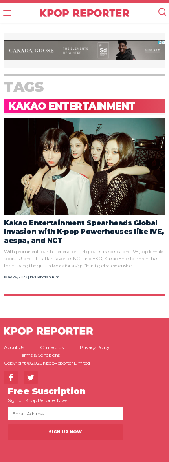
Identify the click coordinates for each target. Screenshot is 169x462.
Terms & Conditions (40, 355)
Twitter (31, 377)
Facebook (11, 377)
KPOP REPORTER (84, 13)
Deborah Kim (47, 276)
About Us (14, 347)
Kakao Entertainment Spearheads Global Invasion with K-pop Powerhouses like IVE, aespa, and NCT (84, 232)
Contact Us (51, 347)
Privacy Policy (94, 347)
